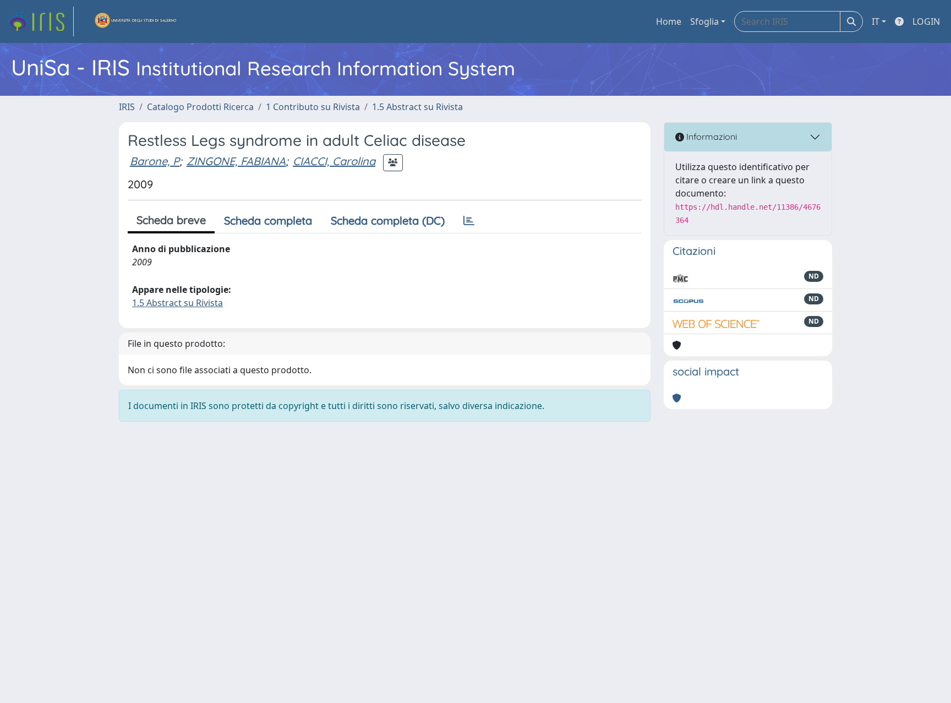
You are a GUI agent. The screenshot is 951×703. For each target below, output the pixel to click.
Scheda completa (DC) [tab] (388, 220)
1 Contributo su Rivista (313, 107)
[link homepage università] (136, 21)
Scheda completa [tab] (268, 220)
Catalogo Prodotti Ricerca (200, 107)
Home (668, 21)
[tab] (469, 220)
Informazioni (710, 136)
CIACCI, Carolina (334, 161)
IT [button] (875, 21)
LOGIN (926, 21)
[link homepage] (40, 21)
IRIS (127, 107)
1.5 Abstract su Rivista (417, 107)
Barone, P (154, 161)
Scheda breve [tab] (171, 220)
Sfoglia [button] (704, 21)
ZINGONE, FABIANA (236, 161)
